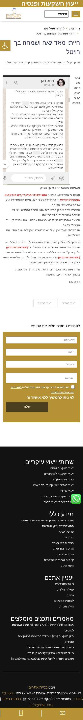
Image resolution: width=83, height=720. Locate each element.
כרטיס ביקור (11, 699)
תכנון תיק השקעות (63, 479)
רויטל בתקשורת (64, 583)
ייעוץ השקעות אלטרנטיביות (58, 496)
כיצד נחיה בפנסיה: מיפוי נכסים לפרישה (50, 647)
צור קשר (69, 537)
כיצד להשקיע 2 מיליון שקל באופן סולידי (50, 653)
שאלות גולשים (65, 589)
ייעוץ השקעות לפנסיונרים (59, 473)
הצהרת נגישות (65, 554)
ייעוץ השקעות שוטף (62, 468)
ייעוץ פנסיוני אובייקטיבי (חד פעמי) (53, 485)
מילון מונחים (66, 606)
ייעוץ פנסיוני (68, 303)
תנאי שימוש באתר (63, 543)
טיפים (70, 595)
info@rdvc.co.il (41, 705)
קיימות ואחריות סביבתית (59, 559)
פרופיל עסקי (66, 531)
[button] (5, 45)
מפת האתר (67, 565)
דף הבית (74, 28)
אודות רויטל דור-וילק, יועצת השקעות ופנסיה (47, 520)
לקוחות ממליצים (54, 28)
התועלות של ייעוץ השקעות (58, 526)
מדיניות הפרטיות (63, 548)
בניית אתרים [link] (38, 687)
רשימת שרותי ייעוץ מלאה (59, 502)
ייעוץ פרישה (45, 303)
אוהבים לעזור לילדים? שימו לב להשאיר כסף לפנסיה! (42, 658)
